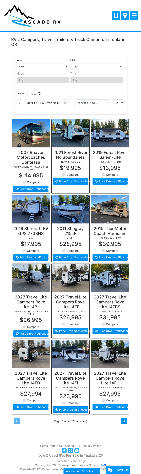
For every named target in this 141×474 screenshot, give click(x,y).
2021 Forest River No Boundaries (70, 155)
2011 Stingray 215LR (70, 231)
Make (73, 60)
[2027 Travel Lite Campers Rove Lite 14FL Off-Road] (110, 354)
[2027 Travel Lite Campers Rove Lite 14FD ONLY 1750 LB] (31, 354)
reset (34, 93)
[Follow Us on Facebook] (64, 450)
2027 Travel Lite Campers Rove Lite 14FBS (110, 302)
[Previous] (20, 102)
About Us (56, 445)
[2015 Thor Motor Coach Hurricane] (110, 209)
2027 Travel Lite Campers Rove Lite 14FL (70, 378)
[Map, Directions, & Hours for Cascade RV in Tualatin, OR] (125, 15)
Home (44, 445)
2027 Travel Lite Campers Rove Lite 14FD (31, 378)
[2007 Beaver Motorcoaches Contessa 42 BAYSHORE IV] (31, 133)
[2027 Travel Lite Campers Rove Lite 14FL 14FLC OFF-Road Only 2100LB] (70, 354)
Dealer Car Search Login (70, 461)
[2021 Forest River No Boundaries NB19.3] (70, 133)
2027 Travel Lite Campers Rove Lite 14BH (31, 302)
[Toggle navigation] (134, 15)
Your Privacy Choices (86, 465)
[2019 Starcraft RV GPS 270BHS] (31, 209)
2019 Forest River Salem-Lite (110, 155)
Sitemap (63, 465)
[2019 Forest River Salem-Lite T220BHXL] (110, 133)
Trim (73, 73)
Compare (33, 182)
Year (19, 60)
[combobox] (43, 67)
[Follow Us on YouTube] (76, 450)
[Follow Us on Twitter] (70, 450)
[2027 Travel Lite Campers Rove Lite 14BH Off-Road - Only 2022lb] (31, 278)
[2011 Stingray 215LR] (70, 209)
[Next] (65, 102)
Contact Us (72, 445)
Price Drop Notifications (33, 189)
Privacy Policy (92, 445)
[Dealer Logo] (32, 15)
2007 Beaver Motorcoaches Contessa (31, 157)
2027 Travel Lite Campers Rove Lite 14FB (70, 302)
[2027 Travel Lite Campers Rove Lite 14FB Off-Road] (70, 278)
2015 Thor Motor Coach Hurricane (110, 231)
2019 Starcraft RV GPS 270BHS (30, 231)
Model (21, 73)
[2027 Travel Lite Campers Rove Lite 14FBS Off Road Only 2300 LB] (110, 278)
